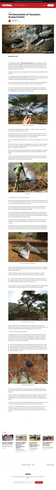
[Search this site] (41, 5)
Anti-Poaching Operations (19, 5)
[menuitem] (26, 465)
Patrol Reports (15, 20)
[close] (55, 1)
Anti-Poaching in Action (26, 464)
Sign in (45, 5)
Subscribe (51, 5)
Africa (33, 464)
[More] (28, 5)
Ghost (52, 464)
